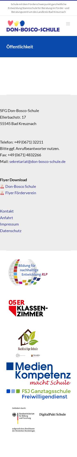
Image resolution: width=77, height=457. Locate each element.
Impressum (9, 224)
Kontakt (7, 211)
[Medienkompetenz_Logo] (38, 364)
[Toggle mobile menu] (68, 24)
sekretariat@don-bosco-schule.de (37, 161)
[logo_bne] (27, 259)
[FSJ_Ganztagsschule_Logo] (38, 391)
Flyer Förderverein (20, 192)
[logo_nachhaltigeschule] (27, 329)
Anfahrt (6, 217)
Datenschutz (10, 230)
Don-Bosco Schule (20, 186)
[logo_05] (27, 294)
